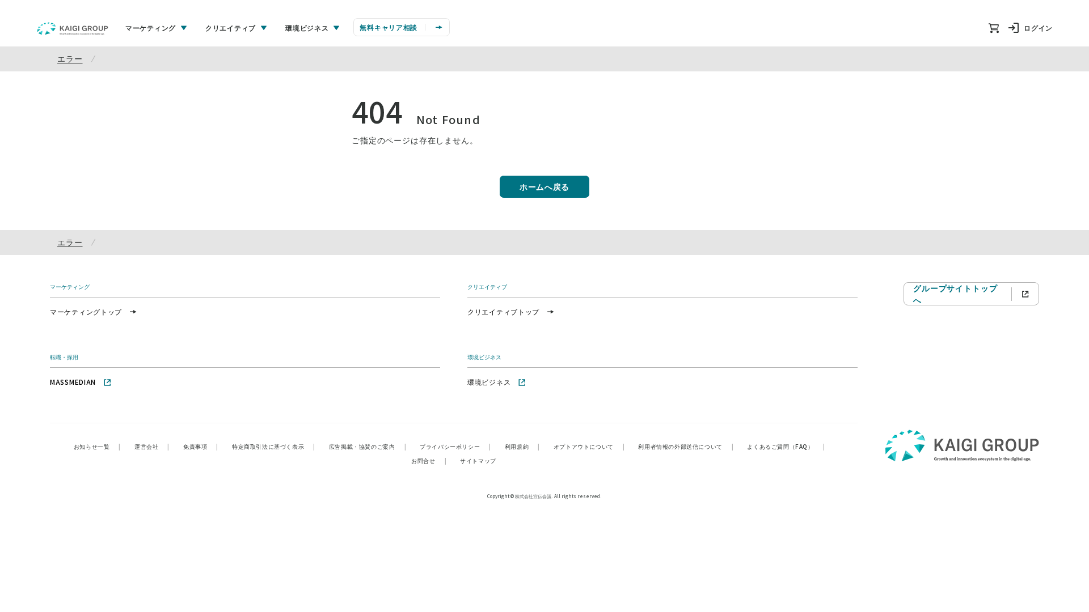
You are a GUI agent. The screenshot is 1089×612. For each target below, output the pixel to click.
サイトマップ (478, 460)
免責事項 (200, 446)
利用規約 (522, 446)
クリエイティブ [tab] (230, 27)
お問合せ (428, 460)
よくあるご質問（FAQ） (786, 446)
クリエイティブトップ (503, 311)
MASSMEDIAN (73, 381)
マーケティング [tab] (150, 27)
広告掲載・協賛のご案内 (367, 446)
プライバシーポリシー (455, 446)
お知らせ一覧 (97, 446)
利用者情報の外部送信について (685, 446)
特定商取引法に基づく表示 (273, 446)
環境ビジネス (488, 381)
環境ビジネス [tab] (306, 27)
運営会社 (152, 446)
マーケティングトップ (86, 311)
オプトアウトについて (589, 446)
